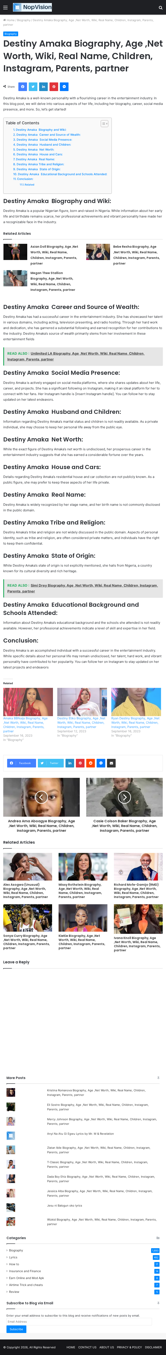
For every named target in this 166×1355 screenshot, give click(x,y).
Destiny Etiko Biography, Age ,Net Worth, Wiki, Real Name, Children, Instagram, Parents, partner (81, 722)
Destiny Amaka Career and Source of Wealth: (48, 134)
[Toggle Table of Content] (102, 123)
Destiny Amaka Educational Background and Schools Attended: (62, 174)
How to (14, 1264)
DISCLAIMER (153, 1347)
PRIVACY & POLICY (129, 1347)
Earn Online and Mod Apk (26, 1278)
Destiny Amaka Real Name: (35, 159)
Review (14, 1292)
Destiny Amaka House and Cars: (40, 154)
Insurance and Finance (25, 1271)
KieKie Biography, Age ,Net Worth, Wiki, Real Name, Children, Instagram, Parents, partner (82, 942)
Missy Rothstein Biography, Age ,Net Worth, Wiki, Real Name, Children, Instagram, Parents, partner (80, 890)
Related (29, 184)
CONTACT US (87, 1347)
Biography (23, 20)
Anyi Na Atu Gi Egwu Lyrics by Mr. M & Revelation (80, 1133)
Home (10, 20)
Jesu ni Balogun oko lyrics (64, 1205)
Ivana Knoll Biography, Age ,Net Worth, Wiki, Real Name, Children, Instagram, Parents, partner (137, 944)
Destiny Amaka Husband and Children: (44, 144)
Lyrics (13, 1257)
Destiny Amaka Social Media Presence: (44, 139)
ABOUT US (106, 1347)
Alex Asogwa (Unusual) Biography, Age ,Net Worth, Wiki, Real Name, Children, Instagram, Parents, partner (25, 890)
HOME (71, 1347)
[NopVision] (32, 7)
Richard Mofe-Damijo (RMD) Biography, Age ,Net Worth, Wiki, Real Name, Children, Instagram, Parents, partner (136, 890)
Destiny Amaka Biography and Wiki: (41, 129)
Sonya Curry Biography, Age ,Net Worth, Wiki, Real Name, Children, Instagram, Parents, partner (26, 942)
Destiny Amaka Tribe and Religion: (40, 164)
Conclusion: (25, 179)
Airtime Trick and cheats (26, 1285)
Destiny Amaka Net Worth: (35, 149)
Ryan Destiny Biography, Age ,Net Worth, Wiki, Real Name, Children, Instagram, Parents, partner (135, 722)
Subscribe (16, 1329)
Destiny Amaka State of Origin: (39, 169)
